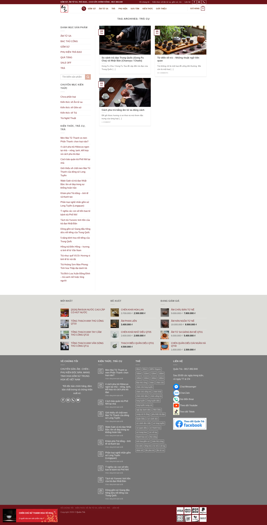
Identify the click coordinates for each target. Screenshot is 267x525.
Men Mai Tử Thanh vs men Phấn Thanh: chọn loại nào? (74, 140)
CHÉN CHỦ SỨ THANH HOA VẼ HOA (36, 513)
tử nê (155, 446)
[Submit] (88, 77)
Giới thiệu (161, 9)
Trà (113, 9)
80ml (138, 369)
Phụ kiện (122, 9)
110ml (146, 374)
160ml (153, 378)
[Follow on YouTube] (78, 400)
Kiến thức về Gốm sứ (70, 107)
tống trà (148, 446)
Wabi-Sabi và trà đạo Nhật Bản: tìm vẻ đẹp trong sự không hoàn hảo (73, 184)
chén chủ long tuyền (144, 387)
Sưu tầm (135, 9)
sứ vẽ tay (153, 432)
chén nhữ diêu (142, 396)
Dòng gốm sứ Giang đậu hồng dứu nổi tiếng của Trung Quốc (75, 231)
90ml (145, 369)
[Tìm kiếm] (84, 8)
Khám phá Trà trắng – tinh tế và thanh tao (74, 195)
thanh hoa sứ (141, 437)
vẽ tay (162, 446)
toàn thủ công (157, 441)
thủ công (153, 437)
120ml (153, 374)
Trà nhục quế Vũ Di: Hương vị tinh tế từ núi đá (75, 257)
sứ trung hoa (141, 432)
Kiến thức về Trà (68, 113)
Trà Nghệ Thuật (68, 118)
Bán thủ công (141, 383)
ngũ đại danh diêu (143, 410)
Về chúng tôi (144, 2)
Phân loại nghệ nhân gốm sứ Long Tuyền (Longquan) (74, 204)
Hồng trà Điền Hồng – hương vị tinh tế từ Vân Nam (74, 249)
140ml (138, 378)
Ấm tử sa (103, 9)
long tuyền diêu (153, 401)
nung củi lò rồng (142, 414)
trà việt (139, 446)
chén (152, 383)
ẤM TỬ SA (65, 36)
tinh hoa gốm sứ (143, 441)
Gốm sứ (92, 9)
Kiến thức (148, 9)
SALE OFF (65, 63)
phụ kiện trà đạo (158, 414)
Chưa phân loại (68, 97)
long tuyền (140, 401)
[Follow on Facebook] (194, 2)
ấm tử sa (160, 450)
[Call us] (204, 2)
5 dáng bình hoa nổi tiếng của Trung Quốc (75, 240)
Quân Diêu (140, 419)
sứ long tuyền (158, 423)
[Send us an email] (199, 2)
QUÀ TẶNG (66, 57)
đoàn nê (139, 450)
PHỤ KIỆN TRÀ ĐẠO (71, 52)
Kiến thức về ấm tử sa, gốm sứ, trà (166, 2)
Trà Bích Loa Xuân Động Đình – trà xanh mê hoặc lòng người (75, 277)
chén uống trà (156, 396)
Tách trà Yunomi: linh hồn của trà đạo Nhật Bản (75, 222)
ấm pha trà (149, 450)
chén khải (157, 392)
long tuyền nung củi (144, 405)
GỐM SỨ (65, 47)
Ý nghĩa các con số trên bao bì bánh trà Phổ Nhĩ (75, 213)
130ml (161, 374)
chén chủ (160, 383)
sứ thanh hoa (155, 428)
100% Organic (155, 369)
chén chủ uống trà (143, 392)
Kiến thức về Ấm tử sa (71, 102)
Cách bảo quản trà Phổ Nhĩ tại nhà (75, 161)
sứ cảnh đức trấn (143, 423)
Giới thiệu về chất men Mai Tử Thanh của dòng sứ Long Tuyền (75, 171)
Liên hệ (187, 2)
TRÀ (62, 68)
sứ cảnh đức (153, 419)
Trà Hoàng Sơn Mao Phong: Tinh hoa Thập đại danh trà (74, 266)
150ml (146, 378)
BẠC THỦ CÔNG (69, 41)
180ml (161, 378)
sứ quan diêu (141, 428)
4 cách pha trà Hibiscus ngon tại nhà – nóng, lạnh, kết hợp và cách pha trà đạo (74, 150)
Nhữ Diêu (157, 410)
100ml (138, 374)
